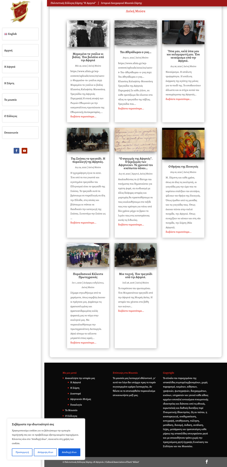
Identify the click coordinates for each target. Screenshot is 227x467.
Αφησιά (135, 173)
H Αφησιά (75, 382)
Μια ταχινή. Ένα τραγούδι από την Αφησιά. (135, 275)
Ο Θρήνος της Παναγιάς (183, 166)
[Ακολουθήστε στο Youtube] (24, 151)
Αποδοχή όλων (69, 452)
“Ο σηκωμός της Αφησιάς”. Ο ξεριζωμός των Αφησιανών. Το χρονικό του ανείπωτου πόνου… (135, 163)
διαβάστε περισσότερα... (83, 116)
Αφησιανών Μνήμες (80, 399)
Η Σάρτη (9, 83)
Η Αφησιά (9, 67)
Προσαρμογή (22, 452)
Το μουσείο (10, 100)
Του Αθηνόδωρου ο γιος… (135, 52)
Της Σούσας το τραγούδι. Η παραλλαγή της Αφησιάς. (88, 160)
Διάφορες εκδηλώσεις (93, 282)
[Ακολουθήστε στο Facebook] (16, 151)
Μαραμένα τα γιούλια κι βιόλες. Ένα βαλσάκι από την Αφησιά (88, 57)
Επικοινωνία (11, 133)
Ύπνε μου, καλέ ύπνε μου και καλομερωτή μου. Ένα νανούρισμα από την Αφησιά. (183, 56)
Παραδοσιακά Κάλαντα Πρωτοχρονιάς (88, 275)
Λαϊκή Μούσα (135, 11)
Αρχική (8, 50)
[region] (46, 439)
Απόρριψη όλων (45, 452)
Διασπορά (75, 393)
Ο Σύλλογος (10, 116)
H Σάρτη (74, 388)
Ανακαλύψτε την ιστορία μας (80, 378)
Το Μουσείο (71, 410)
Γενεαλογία (76, 404)
